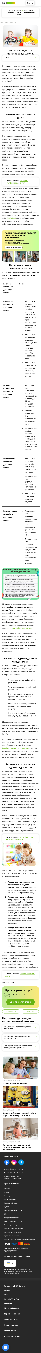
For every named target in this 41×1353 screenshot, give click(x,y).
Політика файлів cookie (12, 1232)
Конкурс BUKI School (11, 1217)
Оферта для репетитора (13, 1221)
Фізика (7, 1290)
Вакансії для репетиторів (13, 1210)
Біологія (8, 1304)
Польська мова (11, 1320)
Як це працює (9, 1196)
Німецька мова (11, 1325)
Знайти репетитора (20, 1002)
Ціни (5, 1214)
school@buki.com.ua (14, 1169)
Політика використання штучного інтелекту (19, 1239)
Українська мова (12, 1314)
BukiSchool (11, 218)
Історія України (11, 1299)
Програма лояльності (11, 1236)
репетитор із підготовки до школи (20, 628)
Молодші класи (11, 1308)
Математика (10, 1331)
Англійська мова (12, 1336)
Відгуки (6, 1207)
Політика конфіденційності (13, 1228)
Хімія (6, 1295)
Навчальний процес (11, 1203)
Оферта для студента (12, 1225)
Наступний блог (29, 1011)
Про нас (7, 1188)
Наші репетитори (10, 1199)
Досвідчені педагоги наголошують (16, 748)
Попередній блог (12, 1011)
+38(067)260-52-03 (13, 1173)
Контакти (7, 1192)
